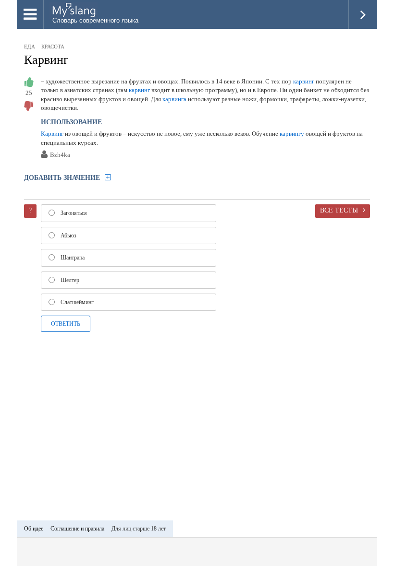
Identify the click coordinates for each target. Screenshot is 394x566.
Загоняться (74, 213)
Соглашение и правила (77, 528)
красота (52, 46)
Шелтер (70, 280)
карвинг (303, 81)
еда (29, 46)
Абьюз (68, 235)
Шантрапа (73, 257)
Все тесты (339, 210)
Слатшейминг (77, 302)
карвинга (174, 99)
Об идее (33, 528)
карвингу (292, 133)
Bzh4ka (60, 155)
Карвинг (46, 60)
